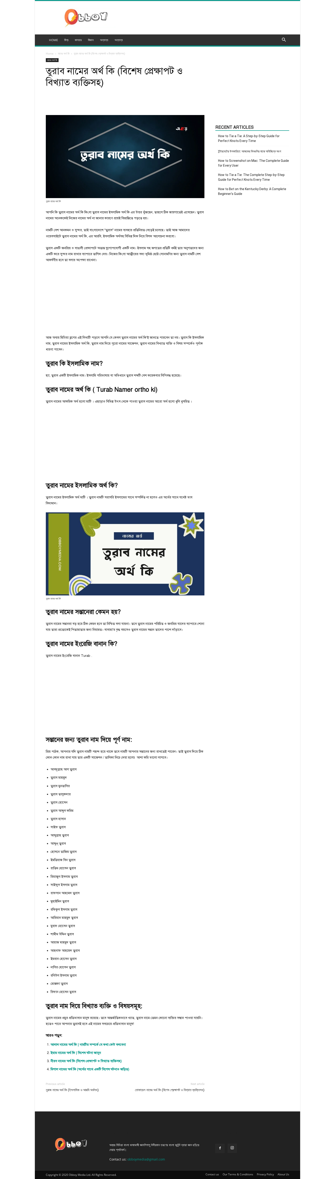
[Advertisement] (125, 301)
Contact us (212, 1174)
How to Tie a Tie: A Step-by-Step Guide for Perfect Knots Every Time (249, 138)
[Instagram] (232, 1148)
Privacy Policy (265, 1174)
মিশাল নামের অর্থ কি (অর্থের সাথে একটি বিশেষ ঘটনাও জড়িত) (90, 1069)
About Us (283, 1174)
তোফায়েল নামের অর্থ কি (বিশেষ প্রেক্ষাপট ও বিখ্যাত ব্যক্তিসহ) (169, 1090)
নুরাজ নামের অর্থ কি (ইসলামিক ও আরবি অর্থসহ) (72, 1090)
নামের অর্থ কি (64, 53)
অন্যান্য (119, 40)
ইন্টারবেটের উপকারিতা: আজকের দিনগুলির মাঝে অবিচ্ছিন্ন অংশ (249, 151)
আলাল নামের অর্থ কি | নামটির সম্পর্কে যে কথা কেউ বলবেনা (88, 1045)
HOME (53, 40)
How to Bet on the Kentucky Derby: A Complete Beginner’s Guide (252, 191)
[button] (283, 40)
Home (50, 53)
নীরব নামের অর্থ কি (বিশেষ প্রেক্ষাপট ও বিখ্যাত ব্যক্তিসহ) (86, 1061)
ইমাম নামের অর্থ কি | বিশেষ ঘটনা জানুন (76, 1053)
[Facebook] (219, 1148)
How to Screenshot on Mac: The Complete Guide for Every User (253, 163)
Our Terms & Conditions (238, 1174)
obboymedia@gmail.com (146, 1159)
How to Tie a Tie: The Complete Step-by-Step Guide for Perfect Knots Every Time (251, 177)
